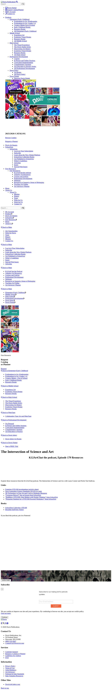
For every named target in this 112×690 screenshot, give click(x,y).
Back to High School (9, 397)
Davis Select (14, 70)
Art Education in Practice (14, 431)
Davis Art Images (11, 145)
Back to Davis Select (9, 435)
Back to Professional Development (14, 420)
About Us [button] (8, 190)
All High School (19, 55)
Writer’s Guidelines (12, 258)
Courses (17, 59)
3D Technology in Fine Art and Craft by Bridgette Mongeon (26, 493)
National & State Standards (14, 674)
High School (14, 43)
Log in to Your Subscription (23, 151)
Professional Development (19, 57)
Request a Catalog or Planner (15, 654)
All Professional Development (24, 68)
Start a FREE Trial (11, 446)
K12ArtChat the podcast (22, 173)
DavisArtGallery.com (12, 684)
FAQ (7, 658)
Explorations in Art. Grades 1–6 (16, 376)
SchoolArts (13, 149)
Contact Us (11, 14)
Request (3, 369)
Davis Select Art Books (13, 439)
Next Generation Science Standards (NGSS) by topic (23, 491)
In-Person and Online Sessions (24, 61)
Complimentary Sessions (22, 64)
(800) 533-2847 (10, 641)
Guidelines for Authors (13, 656)
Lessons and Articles (21, 176)
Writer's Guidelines (20, 161)
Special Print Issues (20, 167)
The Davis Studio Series (22, 47)
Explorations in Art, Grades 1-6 (25, 23)
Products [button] (8, 17)
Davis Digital (11, 8)
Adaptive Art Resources (22, 175)
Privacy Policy (10, 666)
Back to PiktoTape (8, 412)
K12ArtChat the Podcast (13, 271)
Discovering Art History (22, 49)
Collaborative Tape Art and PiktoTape (18, 416)
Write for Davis (10, 233)
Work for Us (18, 202)
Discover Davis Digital (22, 78)
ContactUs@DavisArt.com (14, 643)
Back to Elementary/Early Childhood (15, 371)
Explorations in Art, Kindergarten (25, 21)
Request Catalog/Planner (15, 10)
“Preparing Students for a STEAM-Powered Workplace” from (30, 499)
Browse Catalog (10, 138)
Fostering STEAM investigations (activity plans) (22, 489)
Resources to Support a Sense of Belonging (29, 182)
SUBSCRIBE (6, 580)
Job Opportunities (11, 231)
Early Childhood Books (22, 27)
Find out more (6, 613)
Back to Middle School (10, 386)
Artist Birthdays (10, 670)
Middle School (15, 33)
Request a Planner (11, 141)
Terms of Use (10, 668)
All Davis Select (19, 74)
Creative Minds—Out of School (16, 378)
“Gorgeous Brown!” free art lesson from (23, 495)
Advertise (17, 163)
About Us (13, 192)
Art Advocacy (10, 672)
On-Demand (9, 424)
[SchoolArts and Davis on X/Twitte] (3, 623)
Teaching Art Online (21, 184)
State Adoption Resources (14, 676)
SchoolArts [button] (9, 147)
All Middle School (20, 41)
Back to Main (7, 227)
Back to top (5, 688)
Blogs (7, 188)
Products (8, 214)
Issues (16, 165)
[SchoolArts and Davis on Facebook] (1, 623)
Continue (4, 617)
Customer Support (11, 652)
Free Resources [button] (10, 169)
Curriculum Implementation (23, 62)
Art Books (17, 72)
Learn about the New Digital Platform (27, 155)
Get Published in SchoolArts (24, 159)
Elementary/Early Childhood (19, 19)
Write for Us (18, 200)
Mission (16, 194)
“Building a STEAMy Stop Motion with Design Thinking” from (31, 497)
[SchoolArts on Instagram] (6, 623)
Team (16, 198)
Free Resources (15, 171)
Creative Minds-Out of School (24, 25)
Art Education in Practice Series (25, 66)
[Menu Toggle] (17, 2)
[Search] (23, 208)
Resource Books (19, 29)
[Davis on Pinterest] (7, 623)
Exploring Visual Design (22, 37)
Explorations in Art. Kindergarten (16, 374)
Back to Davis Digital (9, 443)
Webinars (17, 180)
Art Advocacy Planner (21, 186)
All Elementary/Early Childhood (25, 31)
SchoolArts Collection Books (24, 157)
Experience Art (19, 35)
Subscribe (17, 153)
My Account (11, 12)
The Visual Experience (22, 45)
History (16, 196)
